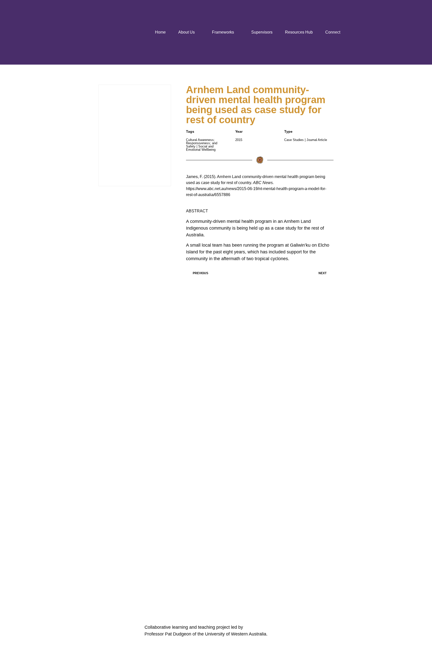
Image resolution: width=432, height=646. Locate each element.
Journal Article (316, 140)
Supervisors (261, 32)
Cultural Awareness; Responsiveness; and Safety (201, 143)
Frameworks (223, 32)
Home (160, 32)
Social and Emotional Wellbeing (201, 147)
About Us (186, 32)
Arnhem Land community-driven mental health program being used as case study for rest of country (256, 104)
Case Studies (294, 140)
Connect (332, 32)
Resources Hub (299, 32)
